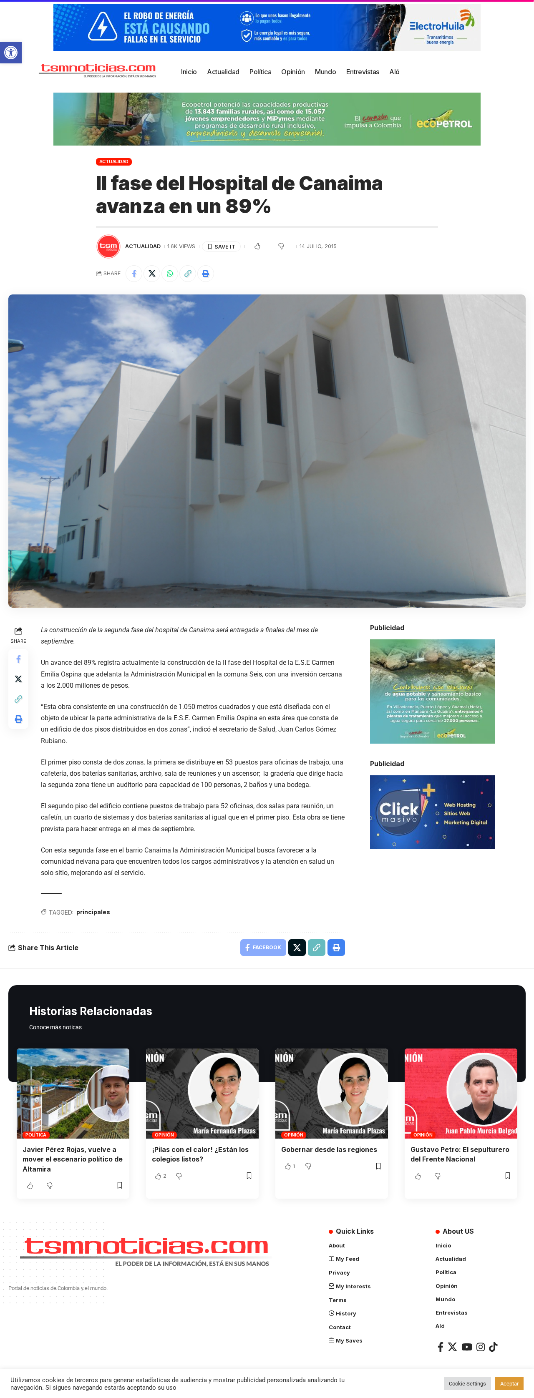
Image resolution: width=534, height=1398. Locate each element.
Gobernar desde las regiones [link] (329, 1149)
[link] (11, 52)
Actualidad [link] (114, 161)
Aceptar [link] (509, 1383)
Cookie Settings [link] (467, 1383)
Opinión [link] (164, 1135)
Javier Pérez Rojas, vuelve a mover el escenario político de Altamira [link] (73, 1159)
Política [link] (35, 1135)
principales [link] (93, 911)
